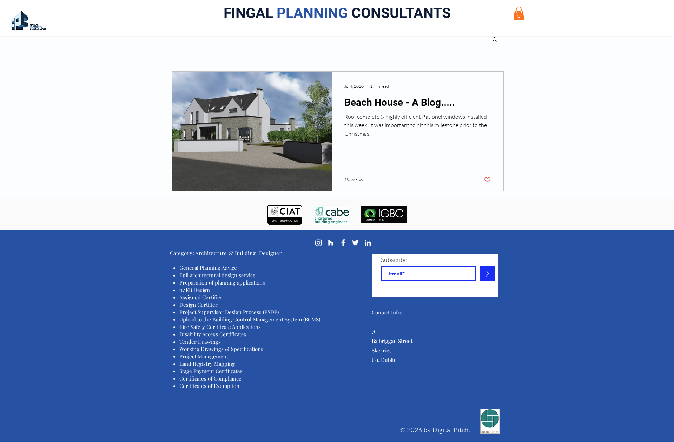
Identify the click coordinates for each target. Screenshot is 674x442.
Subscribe (394, 259)
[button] (518, 13)
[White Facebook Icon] (343, 242)
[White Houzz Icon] (330, 242)
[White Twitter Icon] (355, 242)
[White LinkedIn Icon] (367, 242)
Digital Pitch (450, 430)
